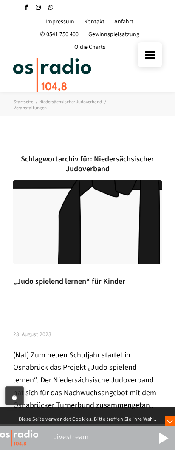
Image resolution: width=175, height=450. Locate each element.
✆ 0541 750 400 (59, 34)
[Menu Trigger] (150, 54)
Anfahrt (123, 21)
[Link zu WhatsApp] (50, 7)
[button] (163, 438)
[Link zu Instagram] (38, 7)
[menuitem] (60, 22)
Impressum (59, 21)
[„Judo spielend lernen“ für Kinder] (87, 222)
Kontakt (94, 21)
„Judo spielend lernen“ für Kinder (69, 281)
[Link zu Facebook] (26, 7)
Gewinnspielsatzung (113, 34)
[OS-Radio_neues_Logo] (72, 75)
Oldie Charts (89, 47)
